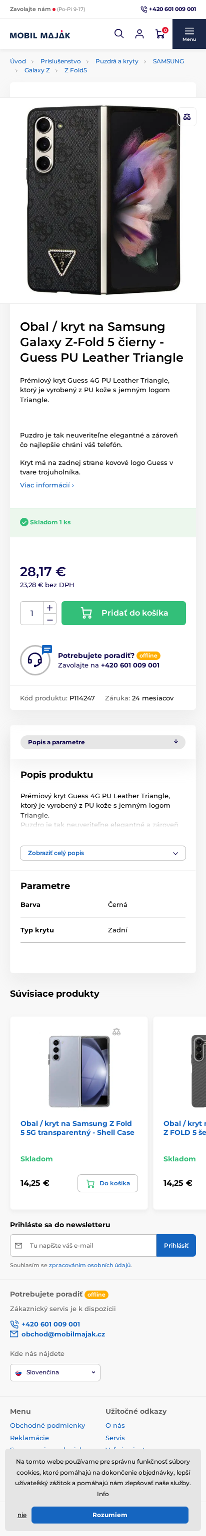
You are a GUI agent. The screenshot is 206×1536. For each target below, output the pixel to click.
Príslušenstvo (60, 61)
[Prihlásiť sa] (140, 34)
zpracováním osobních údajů (89, 1265)
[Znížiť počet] (50, 619)
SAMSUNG (168, 61)
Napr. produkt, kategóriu (74, 75)
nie (22, 1515)
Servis (115, 1438)
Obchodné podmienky (47, 1425)
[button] (120, 34)
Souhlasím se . (71, 1265)
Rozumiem (110, 1515)
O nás (115, 1425)
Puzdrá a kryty (117, 61)
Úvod (18, 61)
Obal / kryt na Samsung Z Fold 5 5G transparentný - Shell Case (77, 1128)
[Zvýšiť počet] (50, 608)
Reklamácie (29, 1438)
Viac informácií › (47, 485)
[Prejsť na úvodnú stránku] (40, 33)
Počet (32, 613)
